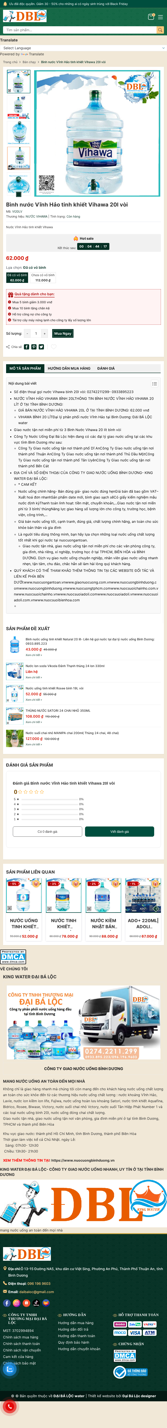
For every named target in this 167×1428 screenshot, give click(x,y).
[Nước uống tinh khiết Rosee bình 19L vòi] (14, 693)
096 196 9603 (38, 1283)
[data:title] (25, 17)
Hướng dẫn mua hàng (76, 1323)
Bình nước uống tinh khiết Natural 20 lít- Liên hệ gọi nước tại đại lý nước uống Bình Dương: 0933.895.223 (90, 641)
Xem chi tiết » (34, 655)
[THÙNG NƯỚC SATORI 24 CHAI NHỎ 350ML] (14, 716)
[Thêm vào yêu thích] (54, 346)
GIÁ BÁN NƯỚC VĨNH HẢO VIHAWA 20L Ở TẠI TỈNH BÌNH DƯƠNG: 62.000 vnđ (83, 410)
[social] (7, 1303)
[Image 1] (97, 133)
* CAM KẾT (27, 484)
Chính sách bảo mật (19, 1363)
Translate (36, 54)
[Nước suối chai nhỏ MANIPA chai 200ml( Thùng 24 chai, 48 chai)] (14, 738)
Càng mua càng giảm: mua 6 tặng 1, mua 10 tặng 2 (45, 4)
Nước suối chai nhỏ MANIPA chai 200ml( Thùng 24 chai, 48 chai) (72, 733)
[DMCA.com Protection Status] (13, 956)
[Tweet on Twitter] (41, 346)
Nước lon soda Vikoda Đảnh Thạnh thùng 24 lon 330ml (65, 666)
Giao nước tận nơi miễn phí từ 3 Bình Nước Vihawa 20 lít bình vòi (67, 430)
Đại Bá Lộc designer (139, 1396)
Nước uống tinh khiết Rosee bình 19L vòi (54, 688)
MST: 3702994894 (18, 1330)
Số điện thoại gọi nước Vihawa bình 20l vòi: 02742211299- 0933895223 (74, 392)
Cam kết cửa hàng (18, 1356)
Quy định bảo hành (73, 1342)
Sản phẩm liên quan (30, 872)
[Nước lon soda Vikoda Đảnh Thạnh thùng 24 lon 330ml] (14, 671)
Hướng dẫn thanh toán (76, 1336)
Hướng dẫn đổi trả (73, 1329)
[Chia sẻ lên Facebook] (26, 346)
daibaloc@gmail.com (36, 1292)
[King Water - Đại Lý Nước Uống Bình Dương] (27, 1254)
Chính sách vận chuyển (22, 1350)
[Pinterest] (34, 346)
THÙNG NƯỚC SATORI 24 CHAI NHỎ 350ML (58, 710)
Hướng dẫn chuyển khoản (79, 1349)
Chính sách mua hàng (20, 1337)
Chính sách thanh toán (21, 1343)
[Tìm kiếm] (160, 30)
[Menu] (160, 16)
